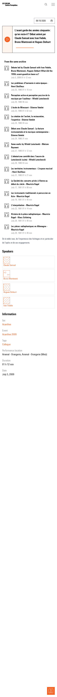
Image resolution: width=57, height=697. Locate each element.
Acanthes (6, 324)
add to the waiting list (44, 47)
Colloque (6, 344)
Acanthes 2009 (9, 334)
